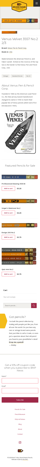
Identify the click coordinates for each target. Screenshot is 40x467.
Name (4, 376)
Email (4, 386)
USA (10, 52)
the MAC (25, 459)
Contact (20, 434)
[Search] (34, 305)
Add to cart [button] (8, 188)
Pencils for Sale (20, 409)
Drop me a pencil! (16, 342)
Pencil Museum (20, 414)
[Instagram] (20, 442)
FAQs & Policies (20, 419)
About (20, 429)
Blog (20, 424)
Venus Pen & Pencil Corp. (17, 48)
